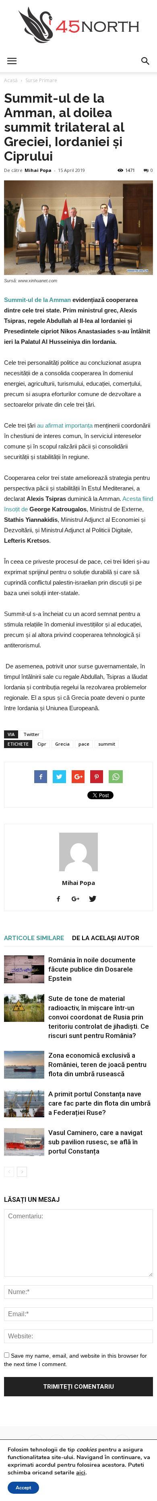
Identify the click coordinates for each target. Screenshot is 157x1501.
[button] (145, 61)
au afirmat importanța (65, 425)
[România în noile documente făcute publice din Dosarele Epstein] (24, 969)
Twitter (31, 734)
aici (80, 1472)
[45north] (78, 25)
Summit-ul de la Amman (37, 299)
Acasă (11, 80)
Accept (23, 1487)
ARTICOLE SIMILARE (34, 938)
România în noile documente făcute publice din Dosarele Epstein (92, 969)
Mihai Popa (38, 170)
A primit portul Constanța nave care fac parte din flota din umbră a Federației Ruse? (99, 1103)
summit (106, 744)
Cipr (41, 744)
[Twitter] (95, 899)
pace (83, 744)
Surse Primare (41, 80)
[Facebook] (61, 899)
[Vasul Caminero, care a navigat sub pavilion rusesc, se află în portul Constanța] (24, 1142)
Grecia (62, 744)
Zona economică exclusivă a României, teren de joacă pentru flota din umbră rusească (97, 1064)
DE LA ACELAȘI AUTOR (105, 938)
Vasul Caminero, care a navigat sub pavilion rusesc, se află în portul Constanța (95, 1142)
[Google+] (78, 899)
